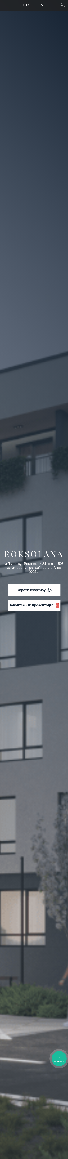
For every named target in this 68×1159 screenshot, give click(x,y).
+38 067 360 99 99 (62, 5)
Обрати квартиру (31, 590)
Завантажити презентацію (31, 605)
